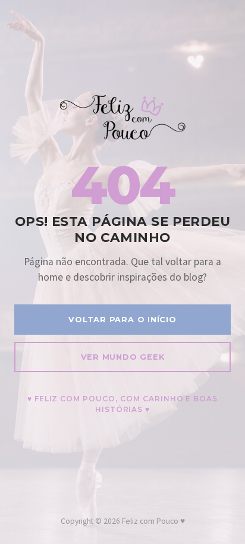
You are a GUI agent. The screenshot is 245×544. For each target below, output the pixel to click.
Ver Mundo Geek (123, 357)
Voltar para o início (122, 319)
